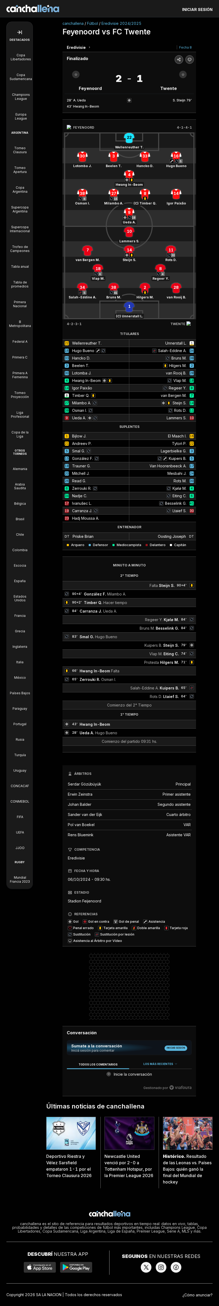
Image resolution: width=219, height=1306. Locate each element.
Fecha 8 (185, 47)
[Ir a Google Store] (76, 1267)
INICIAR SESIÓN (197, 9)
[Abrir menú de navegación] (19, 32)
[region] (129, 1076)
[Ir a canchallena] (32, 8)
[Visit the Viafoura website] (180, 1087)
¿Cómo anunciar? (197, 1295)
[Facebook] (176, 1267)
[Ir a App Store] (40, 1267)
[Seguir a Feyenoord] (76, 74)
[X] (146, 1267)
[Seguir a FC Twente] (183, 74)
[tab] (98, 1064)
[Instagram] (161, 1267)
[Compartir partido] (179, 59)
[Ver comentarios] (189, 59)
